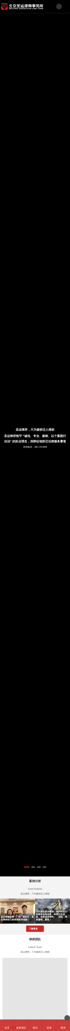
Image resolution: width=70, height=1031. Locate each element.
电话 (35, 1027)
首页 (7, 1027)
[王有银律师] (35, 990)
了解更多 (33, 928)
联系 (63, 1027)
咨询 (49, 1027)
